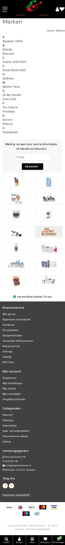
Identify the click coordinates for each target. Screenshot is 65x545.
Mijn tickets (9, 388)
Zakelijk (7, 357)
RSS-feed (8, 362)
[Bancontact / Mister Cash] (38, 515)
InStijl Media (43, 529)
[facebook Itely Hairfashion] (5, 485)
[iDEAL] (21, 509)
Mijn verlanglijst (12, 394)
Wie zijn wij (9, 314)
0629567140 (11, 461)
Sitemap (7, 351)
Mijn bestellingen (12, 383)
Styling (7, 441)
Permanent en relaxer (15, 436)
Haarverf (8, 415)
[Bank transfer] (10, 509)
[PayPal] (32, 509)
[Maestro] (27, 515)
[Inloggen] (57, 9)
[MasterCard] (44, 509)
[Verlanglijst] (62, 9)
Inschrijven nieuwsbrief (16, 494)
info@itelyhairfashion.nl (18, 465)
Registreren (9, 378)
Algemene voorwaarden (17, 319)
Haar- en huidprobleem (16, 431)
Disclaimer (9, 324)
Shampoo (8, 420)
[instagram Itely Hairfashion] (11, 485)
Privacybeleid (10, 330)
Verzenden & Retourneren (18, 341)
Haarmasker (10, 425)
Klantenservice (11, 346)
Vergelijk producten (14, 399)
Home (50, 30)
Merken (60, 30)
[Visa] (55, 509)
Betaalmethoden (12, 335)
